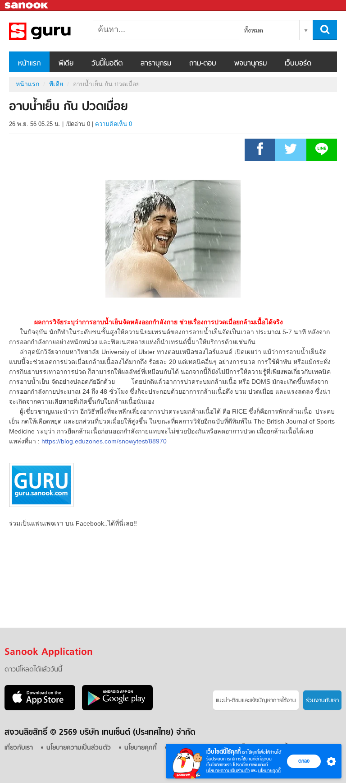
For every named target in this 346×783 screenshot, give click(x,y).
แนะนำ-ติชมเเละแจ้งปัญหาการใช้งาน (256, 700)
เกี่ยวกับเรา (19, 748)
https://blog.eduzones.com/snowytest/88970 (104, 441)
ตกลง (304, 761)
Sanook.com (27, 5)
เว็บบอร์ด (298, 64)
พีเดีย (66, 64)
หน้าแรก (29, 64)
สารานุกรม (156, 64)
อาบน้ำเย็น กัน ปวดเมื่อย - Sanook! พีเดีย (56, 31)
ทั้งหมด (253, 30)
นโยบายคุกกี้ (269, 770)
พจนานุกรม (250, 64)
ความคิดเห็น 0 (113, 124)
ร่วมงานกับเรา (322, 700)
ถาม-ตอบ (202, 64)
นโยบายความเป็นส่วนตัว (228, 770)
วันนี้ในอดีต (107, 64)
